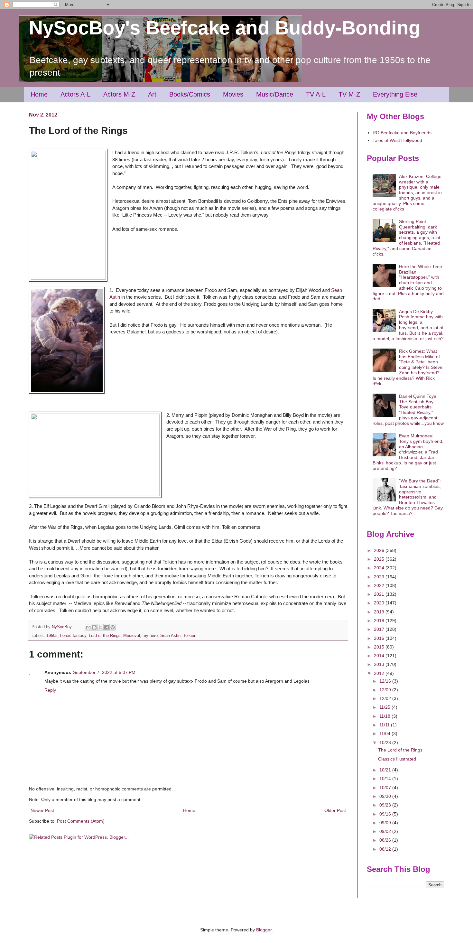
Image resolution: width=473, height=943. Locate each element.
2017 (379, 629)
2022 (379, 585)
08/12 (385, 849)
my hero (150, 635)
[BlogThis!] (94, 627)
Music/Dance (274, 94)
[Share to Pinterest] (112, 627)
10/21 (385, 769)
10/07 (385, 787)
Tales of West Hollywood (397, 140)
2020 (379, 602)
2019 (379, 611)
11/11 (385, 724)
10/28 (385, 742)
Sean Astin (170, 635)
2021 (379, 594)
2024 (379, 567)
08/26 (385, 840)
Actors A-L (75, 94)
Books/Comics (189, 94)
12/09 (385, 689)
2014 (379, 655)
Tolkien (189, 635)
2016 (379, 638)
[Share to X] (100, 627)
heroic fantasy (73, 635)
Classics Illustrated (397, 758)
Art (152, 94)
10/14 (385, 778)
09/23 (385, 805)
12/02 (385, 698)
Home (39, 94)
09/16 (385, 814)
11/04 (385, 733)
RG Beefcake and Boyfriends (402, 132)
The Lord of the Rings (400, 749)
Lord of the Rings (105, 635)
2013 (379, 664)
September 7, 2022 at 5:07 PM (104, 672)
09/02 (385, 831)
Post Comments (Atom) (81, 821)
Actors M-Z (119, 94)
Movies (233, 94)
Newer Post (42, 810)
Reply (50, 690)
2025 (379, 559)
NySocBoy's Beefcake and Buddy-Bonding (225, 28)
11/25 (385, 707)
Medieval (131, 635)
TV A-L (316, 94)
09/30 (385, 796)
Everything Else (395, 94)
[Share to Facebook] (106, 627)
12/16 (385, 681)
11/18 (385, 716)
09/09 (385, 822)
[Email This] (88, 627)
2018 (379, 620)
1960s (52, 635)
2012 (379, 673)
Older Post (335, 810)
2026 (379, 550)
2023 (379, 576)
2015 (379, 646)
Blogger (264, 929)
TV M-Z (349, 94)
